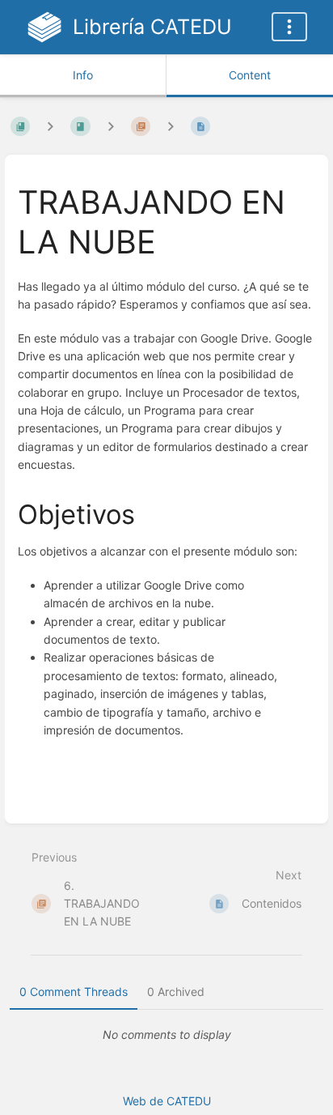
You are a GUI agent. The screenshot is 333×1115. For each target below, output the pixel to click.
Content (250, 75)
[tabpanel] (166, 1035)
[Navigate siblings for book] (50, 126)
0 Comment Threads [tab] (73, 991)
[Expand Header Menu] (289, 26)
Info (83, 75)
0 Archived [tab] (175, 991)
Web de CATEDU (167, 1101)
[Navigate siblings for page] (170, 126)
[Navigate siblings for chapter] (110, 126)
